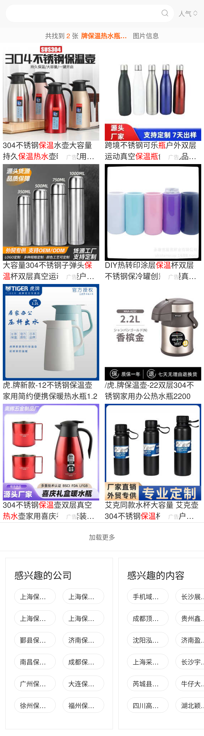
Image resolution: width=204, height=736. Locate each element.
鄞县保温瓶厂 (39, 639)
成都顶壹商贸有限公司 (165, 618)
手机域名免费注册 (159, 596)
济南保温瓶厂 (87, 639)
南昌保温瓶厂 (39, 661)
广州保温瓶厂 (39, 683)
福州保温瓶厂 (87, 705)
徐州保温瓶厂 (39, 705)
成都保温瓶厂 (87, 661)
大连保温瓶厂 (87, 683)
